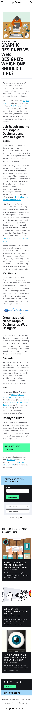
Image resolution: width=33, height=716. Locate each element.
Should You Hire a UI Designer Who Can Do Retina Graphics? (15, 657)
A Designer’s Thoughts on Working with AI (16, 611)
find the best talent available (14, 463)
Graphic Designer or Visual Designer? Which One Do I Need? (15, 565)
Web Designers (16, 106)
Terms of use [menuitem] (16, 699)
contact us (11, 459)
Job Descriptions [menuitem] (26, 699)
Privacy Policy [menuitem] (6, 699)
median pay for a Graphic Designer (13, 395)
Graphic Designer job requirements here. (15, 198)
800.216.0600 (12, 682)
